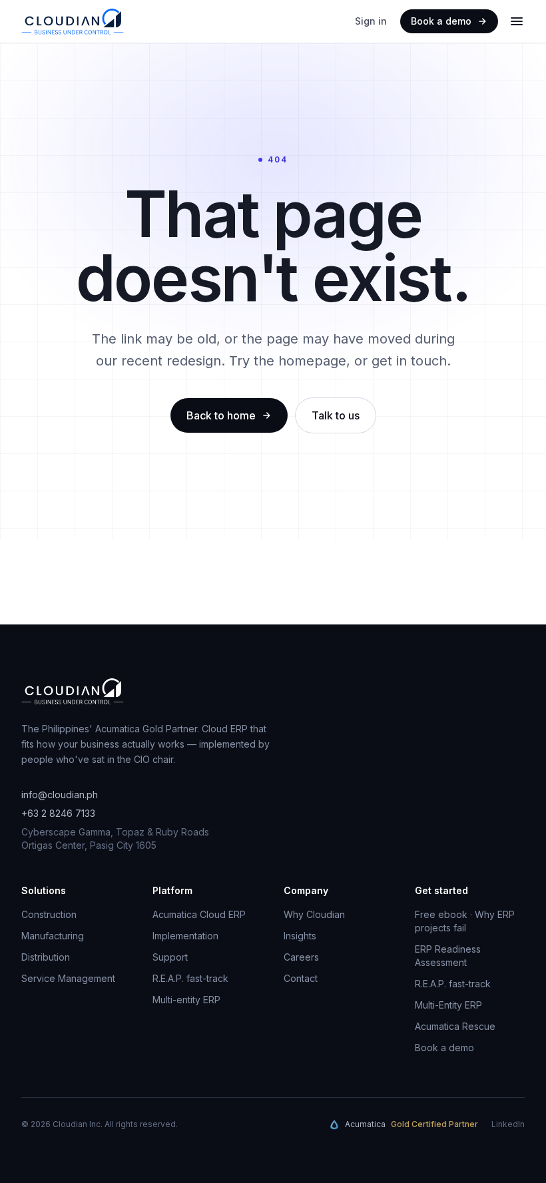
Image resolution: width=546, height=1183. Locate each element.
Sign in (371, 21)
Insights (300, 935)
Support (170, 957)
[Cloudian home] (72, 21)
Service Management (68, 978)
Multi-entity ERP (186, 999)
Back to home (221, 415)
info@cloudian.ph (59, 794)
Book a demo (441, 21)
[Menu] (516, 21)
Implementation (185, 935)
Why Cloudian (314, 914)
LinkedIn (508, 1124)
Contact (301, 978)
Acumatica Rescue (455, 1026)
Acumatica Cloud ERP (199, 914)
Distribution (45, 957)
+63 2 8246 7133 (58, 813)
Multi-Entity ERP (448, 1005)
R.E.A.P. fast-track (190, 978)
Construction (49, 914)
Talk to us (336, 415)
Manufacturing (52, 935)
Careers (301, 957)
